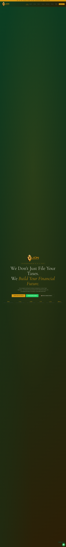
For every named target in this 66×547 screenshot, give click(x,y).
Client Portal (56, 4)
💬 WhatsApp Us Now (32, 295)
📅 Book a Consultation (46, 295)
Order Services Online (18, 295)
